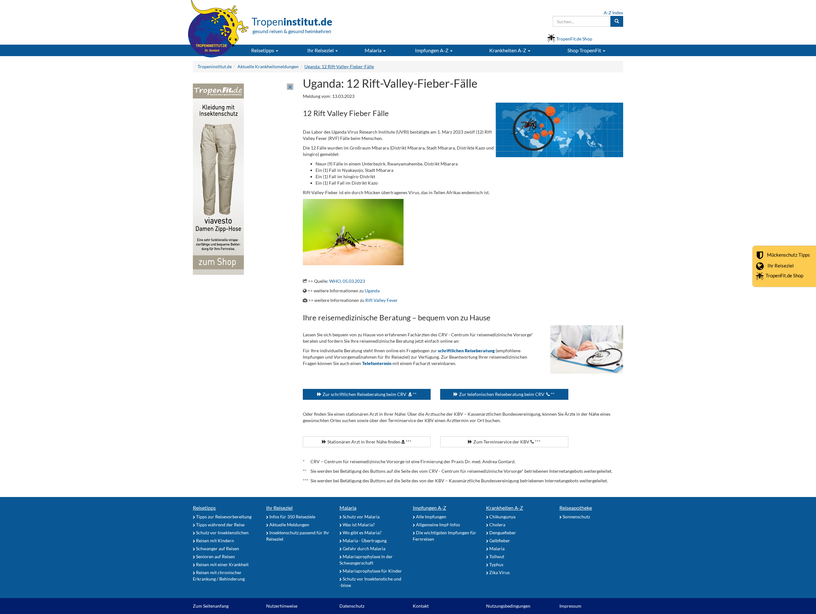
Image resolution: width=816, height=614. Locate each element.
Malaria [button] (373, 50)
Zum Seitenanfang (211, 606)
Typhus (495, 564)
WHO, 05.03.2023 (347, 281)
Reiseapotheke (575, 508)
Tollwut (496, 556)
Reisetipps (204, 508)
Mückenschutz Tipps (788, 255)
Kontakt (421, 606)
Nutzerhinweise (281, 606)
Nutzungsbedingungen (508, 606)
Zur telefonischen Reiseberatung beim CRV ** (506, 394)
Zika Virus (499, 572)
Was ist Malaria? (358, 524)
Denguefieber (502, 532)
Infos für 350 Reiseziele (291, 516)
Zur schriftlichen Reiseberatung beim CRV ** (369, 394)
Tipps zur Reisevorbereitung (223, 516)
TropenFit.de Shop (784, 275)
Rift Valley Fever (381, 300)
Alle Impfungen (430, 516)
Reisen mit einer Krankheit (222, 564)
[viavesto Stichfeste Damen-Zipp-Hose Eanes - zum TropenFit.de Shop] (218, 178)
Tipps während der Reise (219, 524)
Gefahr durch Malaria (363, 548)
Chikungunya (501, 516)
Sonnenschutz (576, 516)
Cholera (496, 524)
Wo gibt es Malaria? (362, 532)
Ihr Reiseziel (781, 265)
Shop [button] (584, 50)
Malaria (347, 508)
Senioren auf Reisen (215, 556)
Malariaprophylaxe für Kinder (372, 571)
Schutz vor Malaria (361, 516)
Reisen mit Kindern (214, 540)
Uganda (372, 290)
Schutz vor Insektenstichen (222, 532)
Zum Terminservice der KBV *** (506, 441)
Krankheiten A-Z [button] (508, 50)
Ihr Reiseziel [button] (321, 50)
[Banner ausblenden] (290, 86)
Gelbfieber (499, 540)
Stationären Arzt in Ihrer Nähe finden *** (369, 441)
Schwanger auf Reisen (217, 548)
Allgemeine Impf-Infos (437, 524)
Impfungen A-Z (429, 508)
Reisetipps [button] (263, 50)
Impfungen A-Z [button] (432, 50)
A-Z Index (613, 12)
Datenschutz (351, 606)
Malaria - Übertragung (364, 540)
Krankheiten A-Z (504, 508)
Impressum (570, 606)
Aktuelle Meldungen (288, 524)
